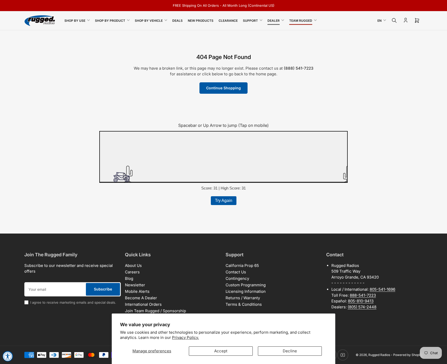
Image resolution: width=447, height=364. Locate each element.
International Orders (143, 304)
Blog (129, 278)
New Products (200, 21)
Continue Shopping (223, 88)
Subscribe (103, 289)
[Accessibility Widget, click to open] (8, 356)
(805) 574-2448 (362, 306)
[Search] (394, 20)
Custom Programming (246, 284)
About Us (133, 265)
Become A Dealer (141, 297)
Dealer (273, 21)
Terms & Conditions (244, 304)
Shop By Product (110, 21)
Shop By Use (74, 21)
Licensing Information (246, 291)
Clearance (228, 21)
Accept (220, 350)
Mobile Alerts (137, 291)
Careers (132, 272)
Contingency (237, 278)
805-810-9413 (361, 301)
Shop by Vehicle (149, 21)
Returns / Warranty (243, 297)
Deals (177, 21)
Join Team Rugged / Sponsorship (155, 310)
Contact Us (236, 272)
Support (250, 21)
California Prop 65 (242, 265)
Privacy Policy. (185, 337)
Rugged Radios (379, 355)
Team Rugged (300, 21)
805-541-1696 (382, 289)
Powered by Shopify (408, 355)
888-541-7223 (363, 295)
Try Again (223, 200)
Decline (290, 350)
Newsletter (135, 284)
